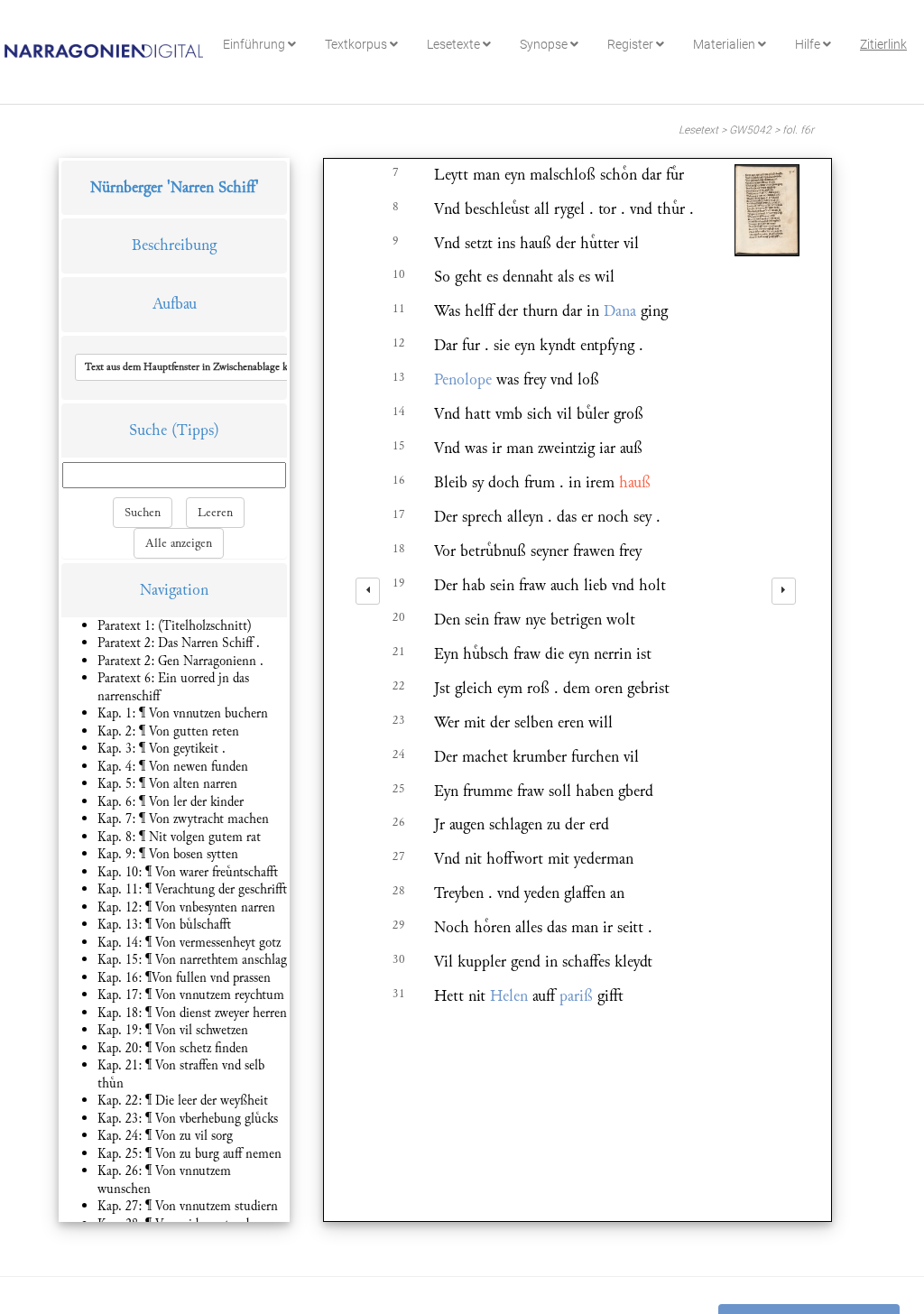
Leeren (215, 513)
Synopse (545, 44)
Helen (509, 996)
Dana (620, 311)
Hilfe (809, 44)
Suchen (143, 513)
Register (631, 44)
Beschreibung (174, 245)
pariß (576, 996)
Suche (148, 430)
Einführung (255, 44)
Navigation (174, 589)
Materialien (725, 44)
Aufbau (174, 303)
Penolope (463, 379)
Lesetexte (455, 44)
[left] (368, 591)
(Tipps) (195, 430)
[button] (202, 367)
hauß (635, 482)
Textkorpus (357, 44)
